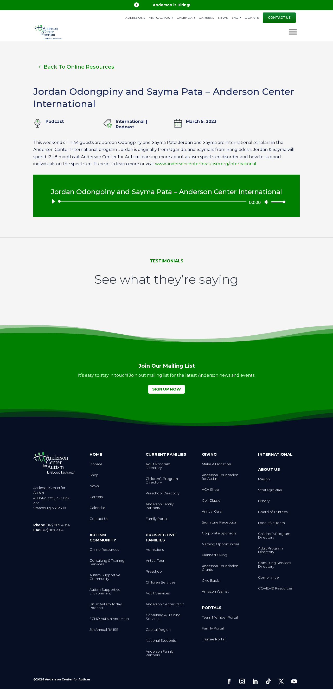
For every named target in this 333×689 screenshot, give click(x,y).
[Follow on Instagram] (242, 681)
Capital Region (158, 630)
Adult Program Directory (158, 466)
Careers (206, 17)
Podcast (125, 126)
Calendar (186, 17)
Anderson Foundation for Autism (220, 477)
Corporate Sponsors (219, 533)
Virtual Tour (161, 17)
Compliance (268, 577)
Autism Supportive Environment (104, 591)
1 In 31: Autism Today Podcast (105, 606)
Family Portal (157, 519)
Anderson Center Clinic (165, 604)
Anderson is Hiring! (171, 5)
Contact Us (279, 17)
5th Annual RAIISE (103, 630)
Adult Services (158, 593)
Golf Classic (211, 500)
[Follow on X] (281, 681)
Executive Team (271, 523)
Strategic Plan (270, 490)
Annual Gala (212, 511)
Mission (264, 479)
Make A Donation (216, 464)
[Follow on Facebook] (229, 681)
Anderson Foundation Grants (220, 568)
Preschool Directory (163, 493)
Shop (236, 17)
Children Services (160, 582)
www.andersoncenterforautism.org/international (205, 163)
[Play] (53, 201)
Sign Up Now (166, 389)
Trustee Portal (213, 639)
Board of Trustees (272, 512)
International (130, 121)
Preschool (154, 571)
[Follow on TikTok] (268, 681)
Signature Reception (219, 522)
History (264, 501)
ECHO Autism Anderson (109, 619)
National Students (161, 640)
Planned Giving (214, 555)
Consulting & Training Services (106, 562)
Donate (252, 17)
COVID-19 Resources (275, 588)
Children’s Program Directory (162, 480)
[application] (166, 201)
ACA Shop (210, 490)
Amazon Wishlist (215, 591)
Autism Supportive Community (104, 577)
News (223, 17)
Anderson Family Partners (160, 506)
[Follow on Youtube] (294, 681)
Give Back (210, 580)
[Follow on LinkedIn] (255, 681)
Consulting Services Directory (274, 564)
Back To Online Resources (79, 67)
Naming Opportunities (220, 544)
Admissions (135, 17)
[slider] (277, 201)
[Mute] (266, 202)
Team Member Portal (220, 617)
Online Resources (104, 550)
